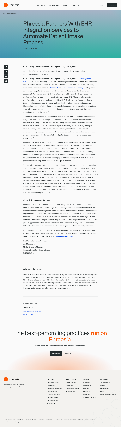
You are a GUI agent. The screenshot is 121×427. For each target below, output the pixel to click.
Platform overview (53, 382)
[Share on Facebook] (6, 67)
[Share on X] (6, 72)
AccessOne (36, 422)
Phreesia (52, 88)
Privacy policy (19, 419)
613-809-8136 (28, 314)
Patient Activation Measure (108, 394)
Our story (86, 382)
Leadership (87, 385)
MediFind (51, 403)
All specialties (70, 391)
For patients (7, 422)
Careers (86, 388)
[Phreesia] (11, 5)
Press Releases (11, 13)
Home (4, 13)
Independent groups (72, 388)
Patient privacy (29, 419)
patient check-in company (72, 88)
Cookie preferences (90, 419)
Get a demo (112, 5)
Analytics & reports (53, 394)
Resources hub (105, 382)
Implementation (52, 391)
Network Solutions (26, 422)
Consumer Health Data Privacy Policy (73, 419)
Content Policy (58, 419)
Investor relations (89, 397)
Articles (102, 385)
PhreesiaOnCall (52, 400)
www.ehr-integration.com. (66, 236)
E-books (102, 391)
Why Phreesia (40, 5)
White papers (104, 388)
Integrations (51, 385)
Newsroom (86, 394)
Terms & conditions (39, 419)
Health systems (71, 382)
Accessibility (49, 419)
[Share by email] (6, 81)
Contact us (86, 391)
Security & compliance (54, 388)
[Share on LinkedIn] (6, 76)
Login (101, 5)
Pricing (65, 5)
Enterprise (69, 385)
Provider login (15, 422)
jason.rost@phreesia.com (32, 311)
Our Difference (54, 5)
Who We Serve (75, 5)
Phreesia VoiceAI (52, 397)
